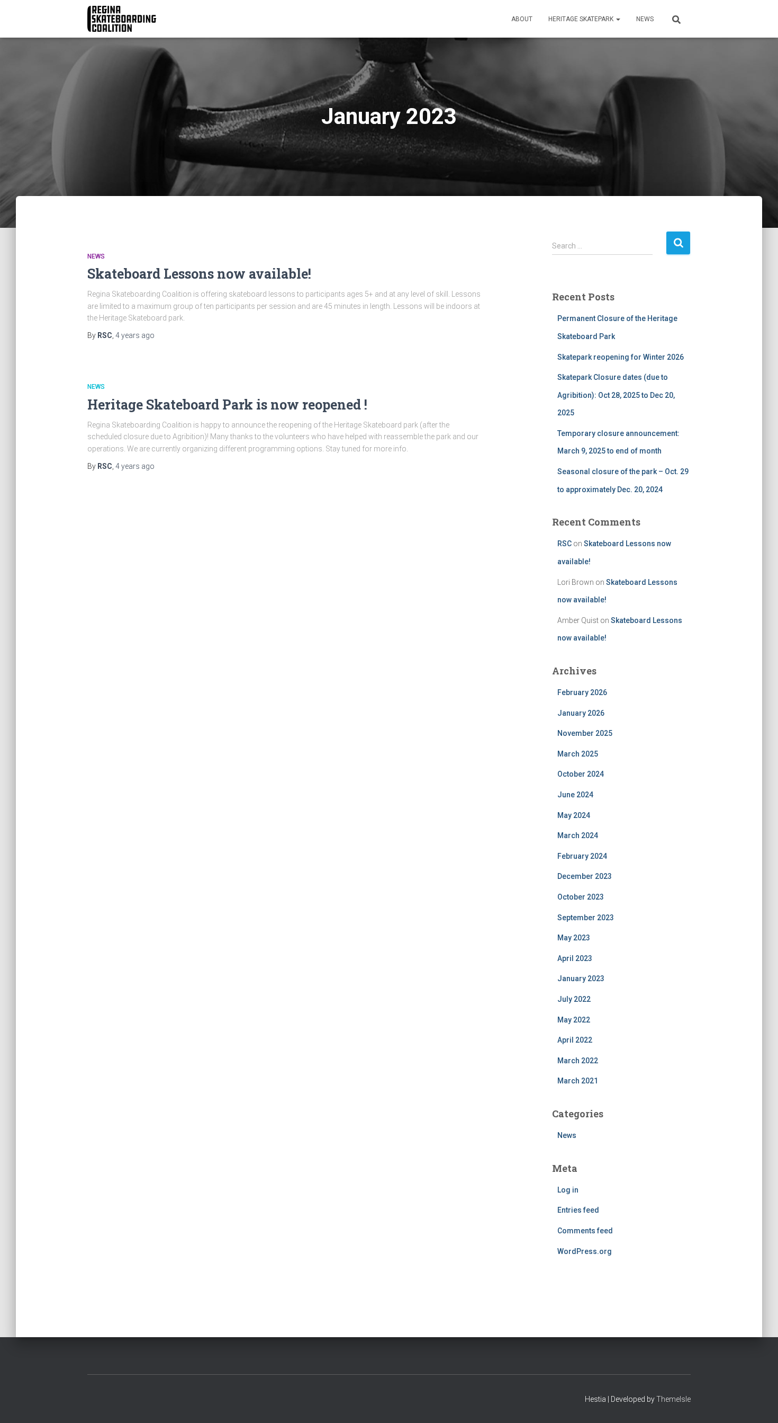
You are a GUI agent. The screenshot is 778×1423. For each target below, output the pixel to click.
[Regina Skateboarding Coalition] (121, 19)
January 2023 (580, 978)
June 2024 (575, 794)
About (521, 19)
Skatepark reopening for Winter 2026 (620, 357)
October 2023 (580, 897)
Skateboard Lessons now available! (199, 273)
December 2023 (584, 876)
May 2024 (573, 815)
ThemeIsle (673, 1399)
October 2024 (580, 774)
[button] (617, 19)
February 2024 (582, 856)
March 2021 (577, 1081)
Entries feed (578, 1210)
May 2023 (573, 937)
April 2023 (574, 958)
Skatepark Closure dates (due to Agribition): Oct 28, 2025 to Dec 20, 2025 (616, 395)
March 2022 (577, 1060)
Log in (567, 1190)
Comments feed (585, 1230)
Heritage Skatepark (581, 19)
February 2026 (582, 692)
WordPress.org (584, 1251)
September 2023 (585, 917)
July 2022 (574, 999)
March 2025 (577, 754)
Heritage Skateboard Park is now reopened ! (227, 404)
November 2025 (584, 733)
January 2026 (580, 713)
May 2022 (573, 1020)
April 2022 (574, 1040)
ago (135, 335)
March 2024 (577, 835)
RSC (564, 543)
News (645, 19)
